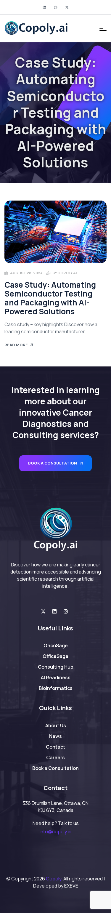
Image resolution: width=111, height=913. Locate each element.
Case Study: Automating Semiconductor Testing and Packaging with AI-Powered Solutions (50, 298)
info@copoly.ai (55, 831)
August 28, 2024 (26, 272)
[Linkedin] (44, 7)
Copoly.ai (67, 272)
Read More (16, 344)
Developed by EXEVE (55, 885)
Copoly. (54, 878)
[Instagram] (55, 7)
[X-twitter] (66, 7)
